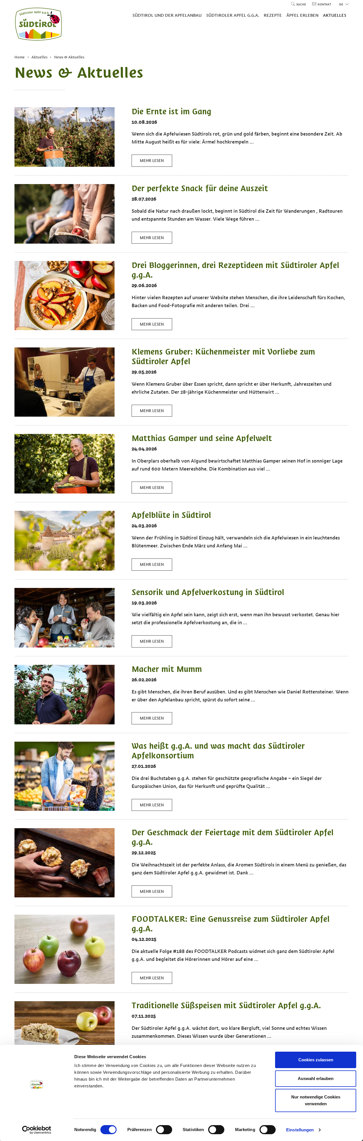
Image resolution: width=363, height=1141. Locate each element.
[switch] (164, 1129)
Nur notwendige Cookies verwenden (315, 1100)
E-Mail (95, 593)
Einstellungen (300, 1129)
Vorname (98, 567)
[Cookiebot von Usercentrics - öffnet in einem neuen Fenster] (37, 1130)
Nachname (99, 580)
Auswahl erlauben (316, 1078)
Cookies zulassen (315, 1059)
